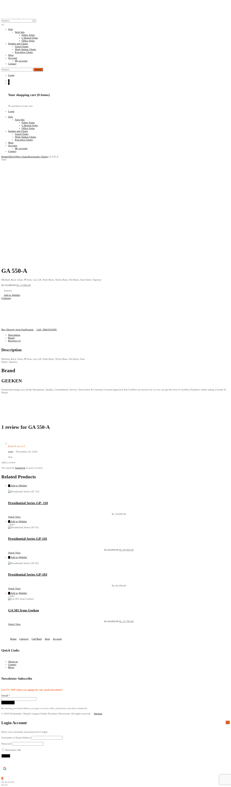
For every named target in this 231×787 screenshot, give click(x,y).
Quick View (14, 517)
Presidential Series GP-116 (27, 538)
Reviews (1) (14, 340)
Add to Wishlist (11, 295)
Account (57, 639)
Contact (12, 664)
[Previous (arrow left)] (2, 784)
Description (14, 335)
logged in (20, 468)
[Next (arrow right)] (6, 784)
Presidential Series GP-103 (27, 574)
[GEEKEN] (9, 326)
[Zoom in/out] (12, 782)
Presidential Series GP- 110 (28, 503)
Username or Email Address (16, 737)
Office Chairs (21, 156)
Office (11, 156)
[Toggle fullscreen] (9, 782)
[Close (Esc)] (2, 782)
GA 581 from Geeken (23, 610)
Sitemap (98, 713)
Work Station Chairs (25, 49)
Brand (11, 338)
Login (11, 75)
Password (6, 743)
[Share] (6, 782)
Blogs (11, 667)
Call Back (37, 639)
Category (24, 639)
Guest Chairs (21, 46)
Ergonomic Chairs (38, 156)
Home (4, 156)
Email (5, 695)
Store (47, 639)
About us (13, 661)
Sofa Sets (20, 32)
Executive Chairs (24, 52)
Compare (6, 298)
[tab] (119, 335)
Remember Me (13, 750)
